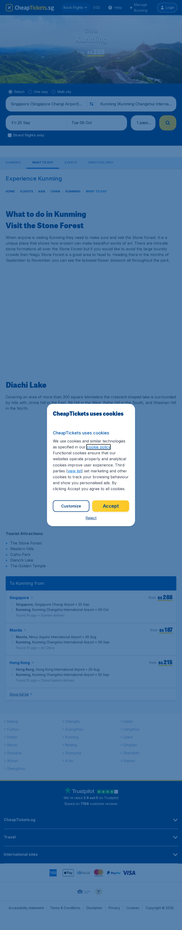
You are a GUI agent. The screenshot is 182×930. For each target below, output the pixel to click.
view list (75, 471)
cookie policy (98, 447)
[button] (91, 518)
